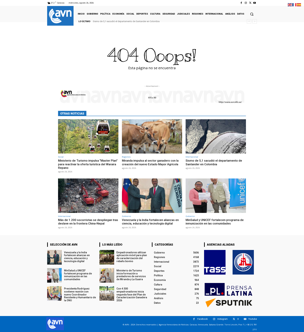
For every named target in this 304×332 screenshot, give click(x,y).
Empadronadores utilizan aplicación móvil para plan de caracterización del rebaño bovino (131, 257)
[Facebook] (241, 3)
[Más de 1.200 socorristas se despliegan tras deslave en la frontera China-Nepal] (88, 195)
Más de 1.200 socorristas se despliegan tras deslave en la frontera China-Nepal (88, 221)
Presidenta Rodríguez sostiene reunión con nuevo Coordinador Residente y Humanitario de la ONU (80, 294)
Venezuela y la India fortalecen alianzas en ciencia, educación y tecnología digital (150, 221)
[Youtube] (254, 3)
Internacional (192, 157)
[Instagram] (245, 3)
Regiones (126, 157)
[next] (254, 21)
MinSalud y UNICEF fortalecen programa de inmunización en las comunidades (215, 221)
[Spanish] (299, 4)
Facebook (202, 319)
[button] (252, 14)
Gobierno (126, 216)
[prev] (249, 21)
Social (61, 157)
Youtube (252, 319)
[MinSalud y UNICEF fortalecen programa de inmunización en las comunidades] (216, 195)
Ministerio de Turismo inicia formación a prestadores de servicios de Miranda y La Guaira (131, 275)
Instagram (222, 319)
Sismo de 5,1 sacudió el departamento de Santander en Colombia (126, 21)
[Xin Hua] (243, 262)
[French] (294, 4)
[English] (290, 4)
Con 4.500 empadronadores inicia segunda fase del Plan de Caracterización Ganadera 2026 (131, 294)
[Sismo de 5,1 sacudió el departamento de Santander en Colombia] (216, 136)
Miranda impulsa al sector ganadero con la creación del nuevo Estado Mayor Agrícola (150, 162)
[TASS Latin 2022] (215, 262)
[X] (250, 3)
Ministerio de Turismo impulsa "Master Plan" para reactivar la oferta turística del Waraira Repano (88, 164)
